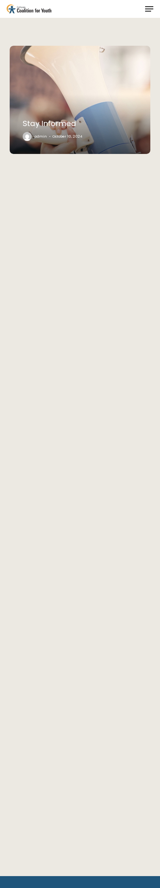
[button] (149, 9)
